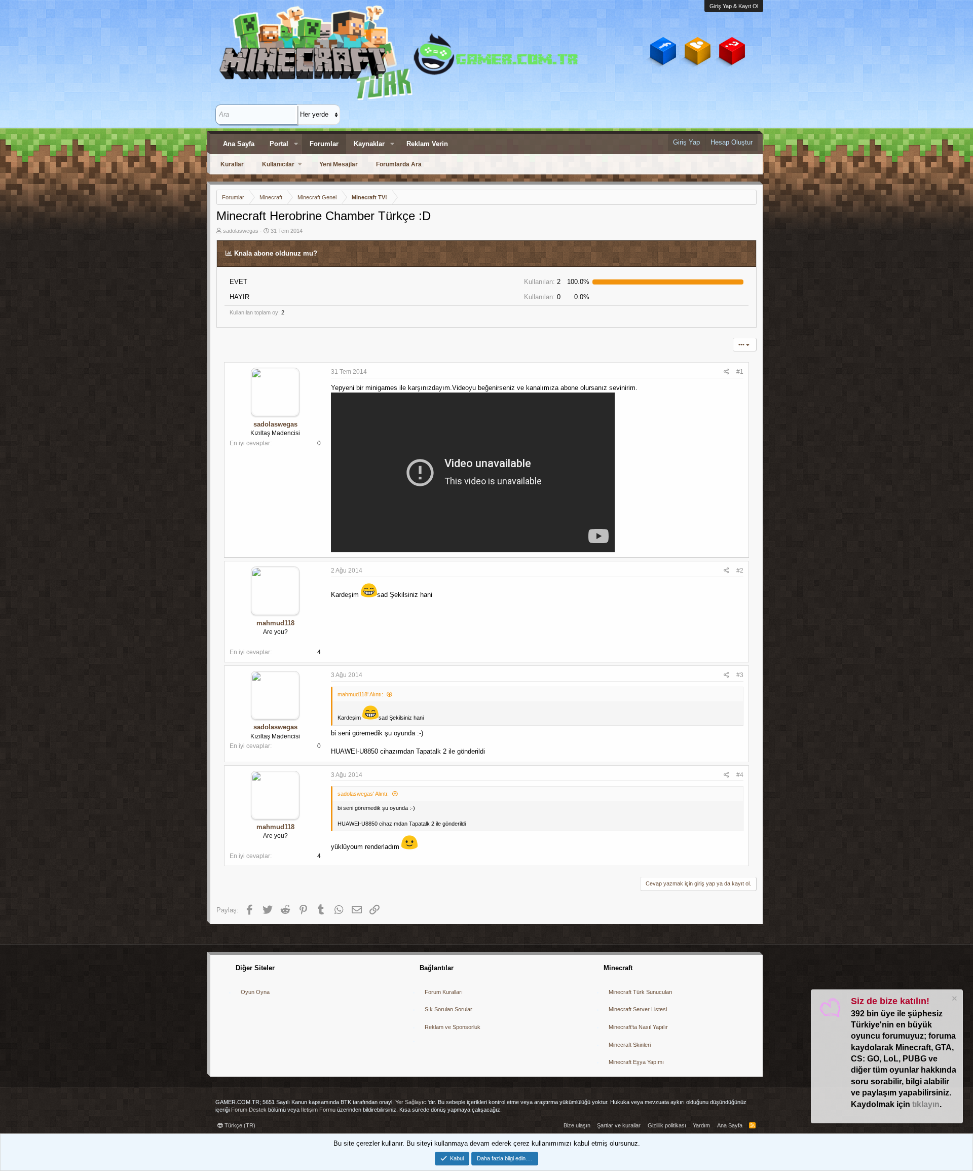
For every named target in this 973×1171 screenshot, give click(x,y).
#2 (739, 570)
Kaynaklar (369, 144)
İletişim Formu (318, 1110)
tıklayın (926, 1104)
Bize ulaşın (577, 1125)
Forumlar (324, 144)
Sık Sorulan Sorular (448, 1009)
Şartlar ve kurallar (619, 1125)
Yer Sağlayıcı (411, 1102)
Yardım (701, 1125)
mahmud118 (275, 623)
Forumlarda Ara (399, 164)
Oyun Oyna (255, 992)
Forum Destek (249, 1110)
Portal (279, 144)
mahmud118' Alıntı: (360, 694)
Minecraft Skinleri (630, 1045)
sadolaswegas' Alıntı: (363, 794)
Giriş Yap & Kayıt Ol (733, 6)
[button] (296, 144)
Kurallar (232, 164)
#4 (739, 774)
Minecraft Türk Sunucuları (640, 992)
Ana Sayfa (238, 144)
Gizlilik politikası (667, 1125)
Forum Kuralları (444, 992)
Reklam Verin (427, 144)
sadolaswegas (240, 231)
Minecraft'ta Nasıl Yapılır (638, 1027)
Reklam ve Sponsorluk (452, 1027)
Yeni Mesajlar (338, 164)
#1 (739, 371)
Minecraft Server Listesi (638, 1009)
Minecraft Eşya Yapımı (636, 1062)
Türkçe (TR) (239, 1125)
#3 (739, 675)
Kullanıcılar (278, 164)
